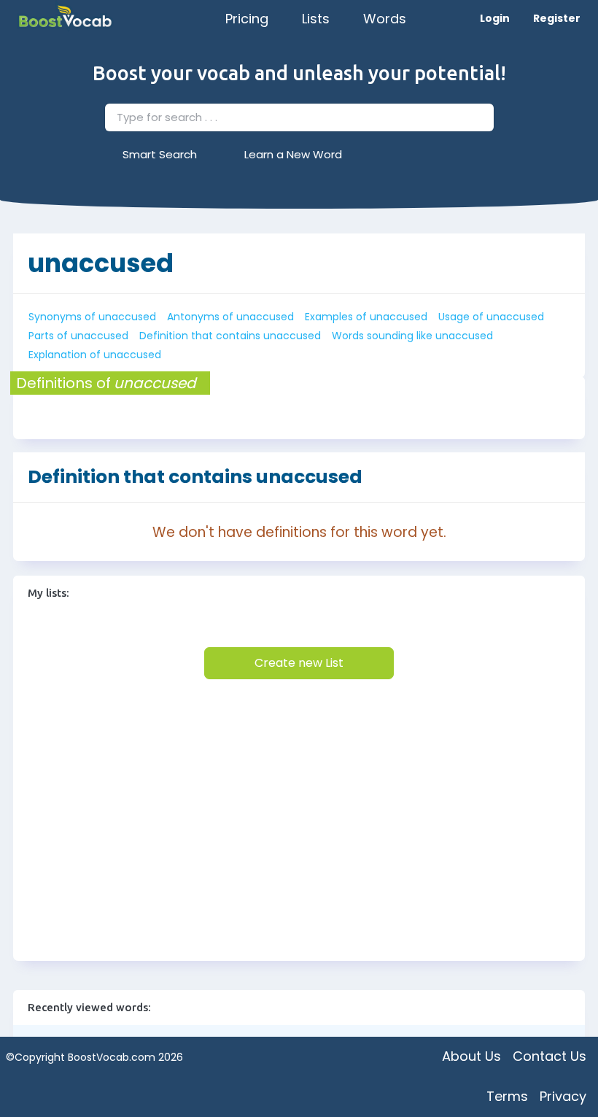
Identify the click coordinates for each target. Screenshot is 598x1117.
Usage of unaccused (491, 316)
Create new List (299, 662)
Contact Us (549, 1056)
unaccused (101, 263)
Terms (507, 1096)
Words (384, 18)
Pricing (246, 18)
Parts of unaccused (78, 335)
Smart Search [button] (160, 154)
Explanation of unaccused (94, 354)
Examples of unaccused (366, 316)
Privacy (563, 1096)
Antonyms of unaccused (230, 316)
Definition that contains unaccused (230, 335)
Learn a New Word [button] (293, 154)
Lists (316, 18)
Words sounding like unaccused (412, 335)
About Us (471, 1056)
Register (556, 18)
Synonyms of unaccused (92, 316)
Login (495, 18)
